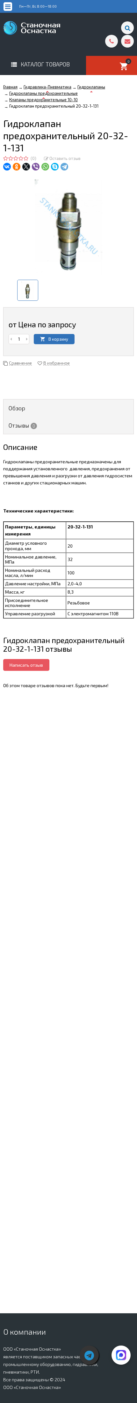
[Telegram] (64, 167)
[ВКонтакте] (7, 167)
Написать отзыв (26, 665)
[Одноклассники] (16, 167)
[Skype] (55, 167)
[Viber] (36, 167)
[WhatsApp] (45, 167)
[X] (26, 167)
